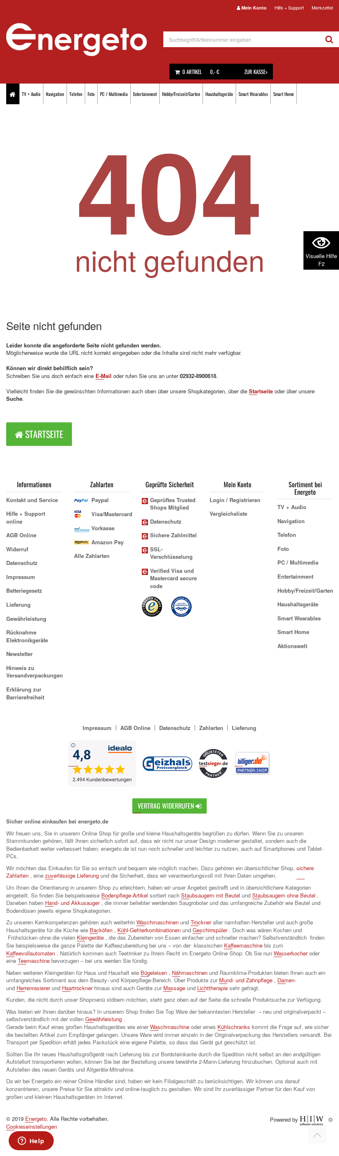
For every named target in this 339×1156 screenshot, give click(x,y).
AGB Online (21, 535)
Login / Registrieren (235, 500)
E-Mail (103, 376)
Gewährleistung (26, 618)
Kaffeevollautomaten (30, 953)
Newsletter (19, 654)
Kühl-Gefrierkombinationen (149, 930)
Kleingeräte (90, 937)
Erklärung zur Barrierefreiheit (25, 693)
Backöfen (101, 930)
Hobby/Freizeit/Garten (181, 94)
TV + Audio (31, 94)
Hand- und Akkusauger (72, 903)
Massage (174, 988)
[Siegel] (181, 606)
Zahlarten (211, 728)
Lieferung (18, 604)
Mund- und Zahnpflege (245, 980)
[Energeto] (84, 39)
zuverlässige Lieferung (72, 875)
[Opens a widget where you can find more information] (31, 1141)
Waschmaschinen (157, 922)
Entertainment (145, 94)
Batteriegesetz (24, 590)
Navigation (55, 94)
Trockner (201, 922)
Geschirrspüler (210, 930)
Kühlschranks (233, 1027)
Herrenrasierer (33, 988)
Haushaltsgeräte (219, 94)
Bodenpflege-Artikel (124, 895)
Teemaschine (34, 961)
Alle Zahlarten (92, 556)
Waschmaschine (169, 1027)
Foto (91, 94)
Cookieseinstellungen (31, 1126)
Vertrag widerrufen (167, 806)
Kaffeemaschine (243, 945)
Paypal (100, 500)
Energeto (36, 1118)
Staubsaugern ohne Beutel (283, 895)
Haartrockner (77, 988)
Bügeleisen (154, 972)
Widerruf (17, 549)
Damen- (286, 980)
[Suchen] (329, 39)
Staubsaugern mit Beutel (210, 895)
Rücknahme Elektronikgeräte (27, 636)
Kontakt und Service (32, 500)
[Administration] (330, 1119)
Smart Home (283, 94)
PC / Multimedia (114, 94)
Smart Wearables (253, 94)
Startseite (261, 391)
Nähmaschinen (190, 972)
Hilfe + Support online (25, 517)
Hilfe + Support (289, 7)
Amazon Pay (107, 542)
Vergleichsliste (228, 513)
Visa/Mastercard (111, 514)
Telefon (75, 94)
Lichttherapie (212, 988)
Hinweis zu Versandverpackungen (34, 672)
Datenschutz (22, 563)
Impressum (20, 577)
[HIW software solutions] (312, 1119)
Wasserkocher (291, 953)
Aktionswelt (292, 646)
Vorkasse (103, 528)
